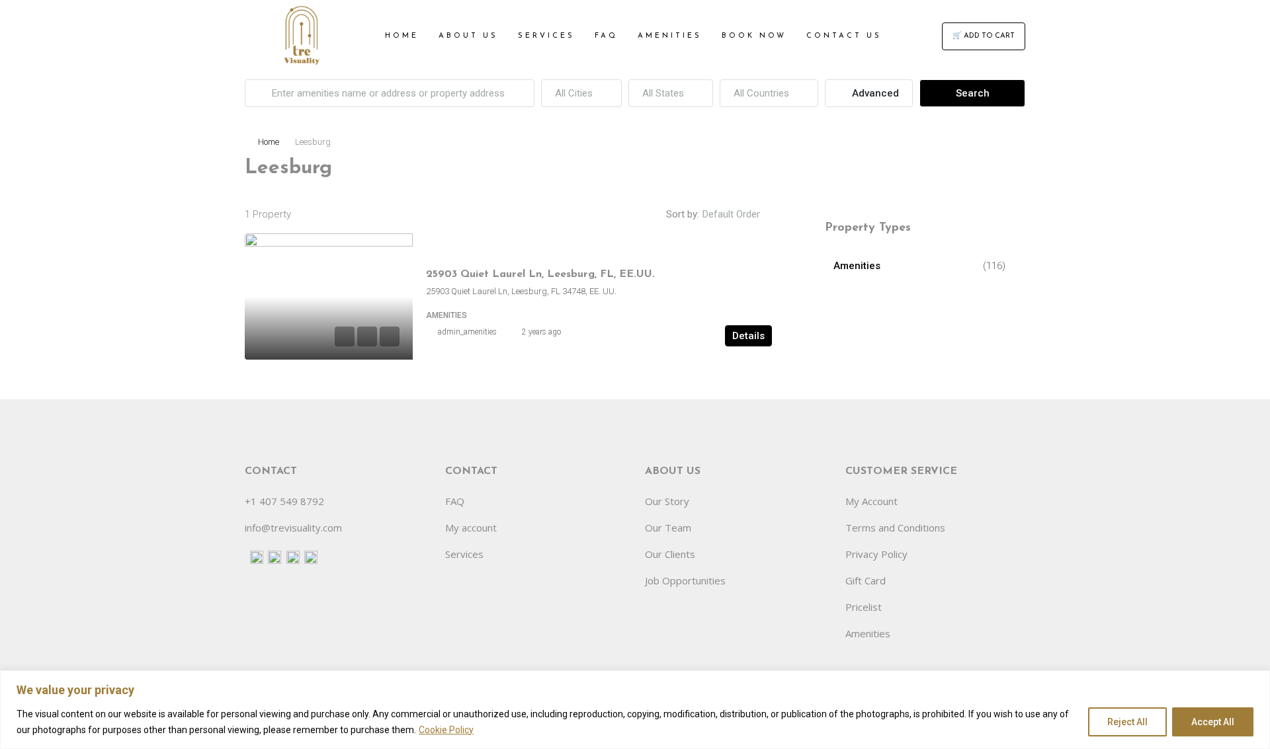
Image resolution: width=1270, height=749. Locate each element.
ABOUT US (468, 36)
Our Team (668, 527)
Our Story (667, 501)
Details (748, 336)
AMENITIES (670, 36)
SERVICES (546, 36)
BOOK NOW (754, 36)
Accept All (1212, 722)
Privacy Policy (876, 554)
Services (464, 554)
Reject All (1127, 722)
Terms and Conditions (895, 527)
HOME (402, 36)
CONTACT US (844, 36)
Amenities (856, 266)
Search (973, 93)
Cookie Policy (446, 730)
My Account (871, 501)
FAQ (606, 36)
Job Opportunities (685, 580)
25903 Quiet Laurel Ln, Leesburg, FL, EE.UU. (540, 274)
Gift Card (865, 580)
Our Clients (670, 554)
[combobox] (581, 93)
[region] (635, 709)
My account (471, 527)
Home (268, 142)
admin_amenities (467, 331)
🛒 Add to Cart (983, 36)
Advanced (874, 93)
